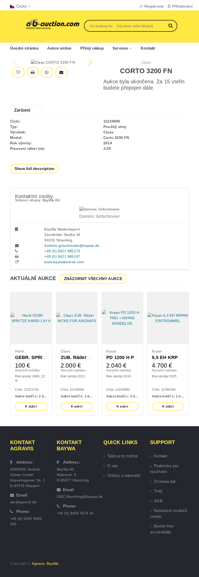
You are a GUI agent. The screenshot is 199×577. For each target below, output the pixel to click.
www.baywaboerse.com (64, 262)
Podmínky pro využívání (164, 469)
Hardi (19, 351)
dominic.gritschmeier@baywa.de (71, 245)
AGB (158, 501)
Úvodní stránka (24, 48)
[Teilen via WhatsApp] (47, 72)
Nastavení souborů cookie (168, 513)
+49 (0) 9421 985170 (62, 251)
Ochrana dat (164, 481)
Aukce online (59, 48)
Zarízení (22, 110)
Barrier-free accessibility (162, 529)
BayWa (52, 563)
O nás (112, 466)
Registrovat (154, 6)
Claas (146, 62)
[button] (89, 62)
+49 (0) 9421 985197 (62, 256)
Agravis (38, 563)
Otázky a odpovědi (123, 475)
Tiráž (158, 491)
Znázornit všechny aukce (93, 278)
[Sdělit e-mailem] (61, 72)
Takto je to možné (122, 456)
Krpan (111, 351)
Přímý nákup (92, 48)
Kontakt (148, 48)
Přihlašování (182, 6)
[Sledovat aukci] (18, 72)
